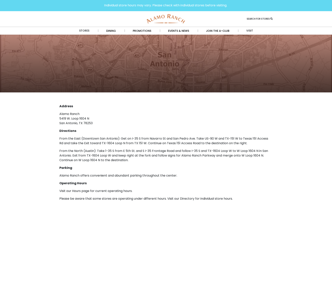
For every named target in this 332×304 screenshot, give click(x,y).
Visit (249, 31)
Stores (84, 31)
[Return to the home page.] (166, 18)
